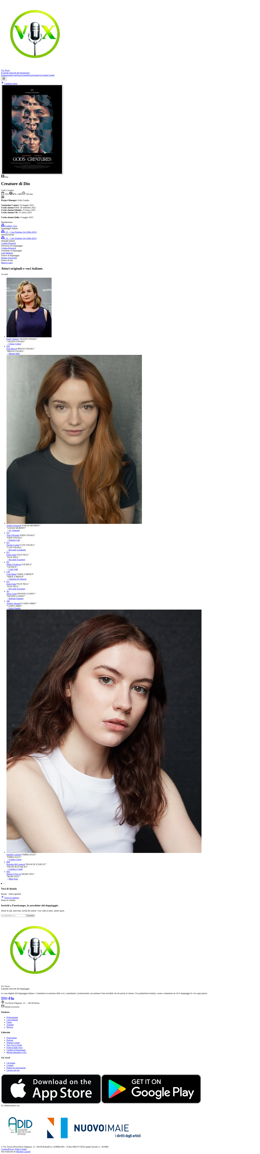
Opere (19, 75)
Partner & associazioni (16, 1068)
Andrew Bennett (13, 603)
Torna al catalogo (11, 898)
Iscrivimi (30, 916)
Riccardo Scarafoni (17, 559)
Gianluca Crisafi (16, 869)
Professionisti (6, 75)
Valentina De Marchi (17, 579)
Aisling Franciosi (13, 525)
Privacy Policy (14, 1149)
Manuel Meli (14, 353)
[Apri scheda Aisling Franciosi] (74, 523)
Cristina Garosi (15, 859)
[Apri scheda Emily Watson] (29, 336)
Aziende (25, 75)
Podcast (9, 1040)
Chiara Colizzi (15, 344)
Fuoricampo (34, 75)
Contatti (51, 75)
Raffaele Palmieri (16, 598)
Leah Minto (11, 574)
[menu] (3, 79)
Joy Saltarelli (14, 530)
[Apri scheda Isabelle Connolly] (104, 852)
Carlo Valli (13, 569)
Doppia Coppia (13, 1043)
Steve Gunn (11, 594)
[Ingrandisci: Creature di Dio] (32, 130)
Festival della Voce (14, 1047)
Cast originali (12, 1020)
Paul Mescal (11, 349)
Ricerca (9, 1027)
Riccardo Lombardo (17, 550)
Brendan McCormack (15, 864)
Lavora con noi (13, 1070)
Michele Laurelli (23, 1151)
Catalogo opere (10, 83)
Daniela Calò (14, 540)
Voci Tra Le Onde (14, 1045)
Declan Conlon (13, 545)
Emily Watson (12, 339)
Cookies (4, 1149)
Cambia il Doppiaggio (15, 1050)
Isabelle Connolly (14, 854)
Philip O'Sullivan (13, 564)
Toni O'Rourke (12, 535)
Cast (14, 75)
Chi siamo (43, 75)
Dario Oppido (15, 608)
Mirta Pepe (13, 879)
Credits (24, 1149)
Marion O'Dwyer (13, 874)
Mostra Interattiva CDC (16, 1052)
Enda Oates (11, 555)
